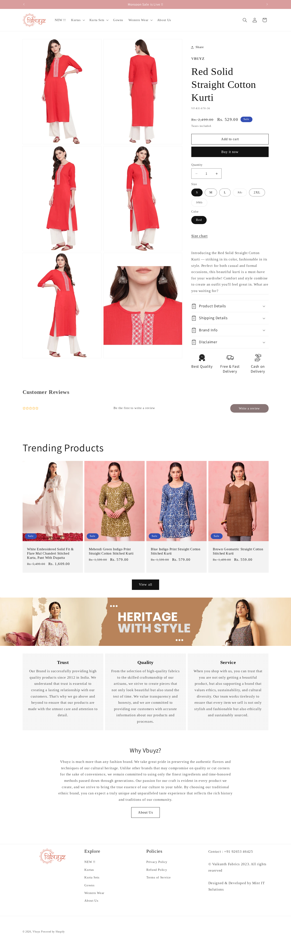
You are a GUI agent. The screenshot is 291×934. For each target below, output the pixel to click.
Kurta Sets (91, 877)
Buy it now (230, 152)
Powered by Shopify (53, 931)
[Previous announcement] (24, 4)
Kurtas (89, 869)
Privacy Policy (156, 862)
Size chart (199, 236)
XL (242, 193)
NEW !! (89, 862)
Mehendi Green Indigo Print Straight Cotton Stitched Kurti (111, 551)
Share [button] (200, 47)
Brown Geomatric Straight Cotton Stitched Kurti (238, 551)
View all (145, 584)
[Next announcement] (267, 4)
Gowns (89, 885)
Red (199, 220)
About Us (145, 812)
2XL (257, 192)
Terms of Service (158, 877)
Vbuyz (36, 931)
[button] (77, 20)
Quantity (196, 164)
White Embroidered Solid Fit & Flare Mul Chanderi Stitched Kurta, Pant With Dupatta (50, 553)
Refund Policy (156, 869)
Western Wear (94, 893)
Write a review (249, 408)
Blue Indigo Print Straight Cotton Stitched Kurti (175, 551)
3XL (201, 203)
